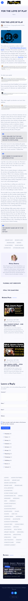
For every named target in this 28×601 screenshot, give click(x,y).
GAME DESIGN (9, 245)
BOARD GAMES (19, 240)
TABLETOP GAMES (9, 542)
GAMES (17, 511)
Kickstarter (7, 443)
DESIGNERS (7, 498)
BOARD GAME (9, 240)
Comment (3, 392)
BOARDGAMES (10, 242)
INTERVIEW (7, 519)
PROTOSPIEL (21, 532)
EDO (17, 319)
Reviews (6, 463)
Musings (6, 450)
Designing (13, 25)
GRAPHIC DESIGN (9, 516)
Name (2, 403)
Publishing (7, 460)
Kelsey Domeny (7, 25)
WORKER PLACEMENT (10, 545)
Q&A (15, 537)
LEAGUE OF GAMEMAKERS (11, 521)
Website (3, 416)
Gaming (6, 440)
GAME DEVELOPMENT (10, 508)
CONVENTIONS (8, 490)
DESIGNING (16, 498)
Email (2, 409)
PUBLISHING (8, 537)
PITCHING (16, 526)
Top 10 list (20, 57)
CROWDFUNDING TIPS (10, 495)
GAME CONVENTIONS (10, 503)
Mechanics (7, 447)
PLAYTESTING (8, 529)
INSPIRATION (8, 247)
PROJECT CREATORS (9, 532)
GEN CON (14, 513)
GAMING (7, 513)
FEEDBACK (12, 501)
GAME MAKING (19, 245)
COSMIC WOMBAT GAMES (11, 493)
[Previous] (22, 555)
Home (14, 14)
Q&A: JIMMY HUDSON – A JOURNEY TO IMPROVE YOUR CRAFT (13, 571)
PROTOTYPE (8, 534)
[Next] (24, 555)
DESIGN (19, 242)
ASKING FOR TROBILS (17, 477)
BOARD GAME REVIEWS (10, 482)
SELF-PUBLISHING (9, 539)
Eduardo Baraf (10, 319)
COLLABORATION (9, 488)
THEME (18, 542)
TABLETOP (19, 539)
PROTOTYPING (17, 534)
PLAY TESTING (18, 529)
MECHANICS (8, 526)
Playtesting (7, 453)
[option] (14, 568)
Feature (6, 437)
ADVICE (7, 477)
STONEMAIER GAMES (19, 247)
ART (15, 319)
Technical (7, 467)
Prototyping (7, 457)
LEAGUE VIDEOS (20, 524)
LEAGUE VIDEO (8, 524)
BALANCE (7, 480)
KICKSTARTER (17, 519)
